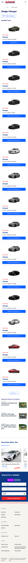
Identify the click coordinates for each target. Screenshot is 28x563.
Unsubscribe (18, 550)
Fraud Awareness (5, 550)
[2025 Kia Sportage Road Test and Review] (23, 416)
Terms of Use (4, 544)
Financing (3, 517)
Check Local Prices (14, 498)
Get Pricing (13, 42)
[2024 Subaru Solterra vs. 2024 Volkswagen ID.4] (23, 427)
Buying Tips (17, 514)
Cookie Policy (4, 547)
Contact (3, 528)
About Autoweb (5, 525)
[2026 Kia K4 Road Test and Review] (23, 405)
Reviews (3, 514)
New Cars (10, 480)
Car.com (17, 536)
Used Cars (17, 480)
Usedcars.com (4, 536)
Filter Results (9, 16)
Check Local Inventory (13, 67)
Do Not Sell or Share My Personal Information (20, 547)
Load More (13, 393)
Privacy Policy (18, 544)
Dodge (7, 7)
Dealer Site (17, 525)
